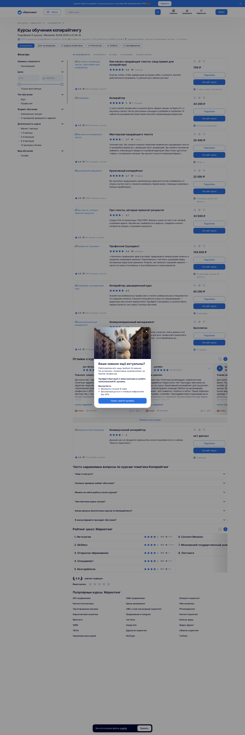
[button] (146, 331)
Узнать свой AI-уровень (122, 401)
